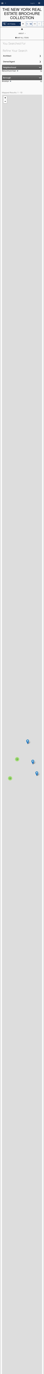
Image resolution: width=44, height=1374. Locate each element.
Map (23, 38)
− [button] (5, 101)
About (21, 33)
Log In (32, 3)
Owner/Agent (9, 61)
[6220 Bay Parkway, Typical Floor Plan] (27, 741)
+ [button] (5, 97)
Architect (7, 56)
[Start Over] (23, 24)
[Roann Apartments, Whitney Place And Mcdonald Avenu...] (36, 773)
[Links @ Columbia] (3, 3)
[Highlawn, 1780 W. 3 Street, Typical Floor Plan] (32, 762)
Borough (7, 78)
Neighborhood (9, 67)
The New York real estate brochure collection (22, 13)
